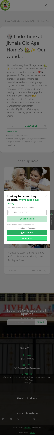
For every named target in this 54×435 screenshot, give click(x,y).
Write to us (27, 238)
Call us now (28, 232)
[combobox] (11, 212)
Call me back (28, 219)
